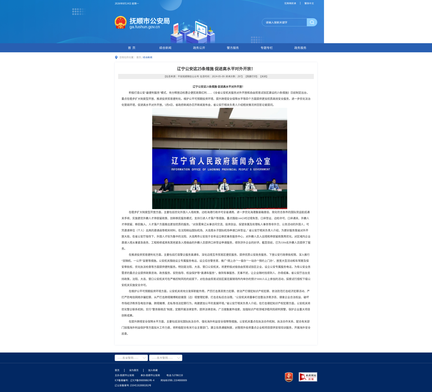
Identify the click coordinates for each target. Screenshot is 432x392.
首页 (132, 47)
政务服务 (300, 47)
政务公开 (199, 47)
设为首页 (134, 370)
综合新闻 (165, 47)
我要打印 (251, 76)
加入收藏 (153, 370)
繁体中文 (309, 3)
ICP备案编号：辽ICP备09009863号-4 (134, 380)
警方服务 (233, 47)
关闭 (263, 76)
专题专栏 (267, 47)
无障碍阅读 (290, 3)
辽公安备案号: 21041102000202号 (133, 385)
